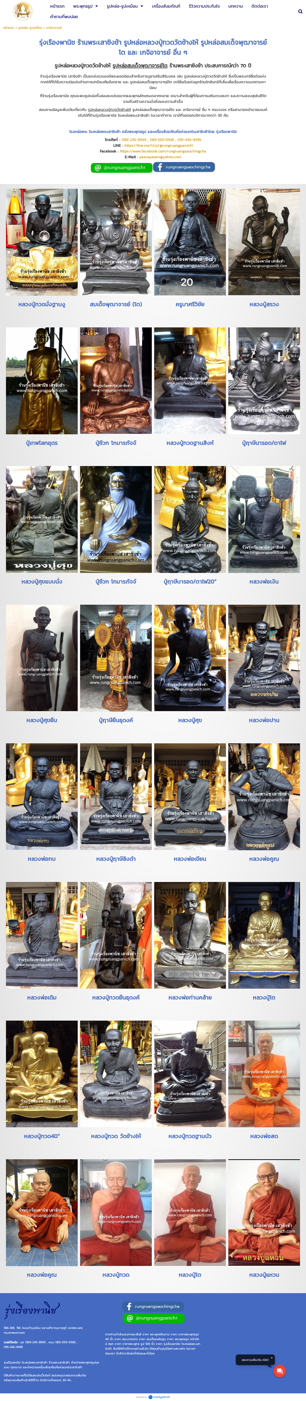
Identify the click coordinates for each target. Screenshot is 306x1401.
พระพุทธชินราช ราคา (163, 1334)
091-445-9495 (189, 139)
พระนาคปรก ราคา (133, 1339)
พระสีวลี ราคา (140, 1334)
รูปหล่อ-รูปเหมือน (30, 27)
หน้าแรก (8, 27)
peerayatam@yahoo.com (160, 157)
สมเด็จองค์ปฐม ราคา (160, 1339)
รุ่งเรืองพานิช (172, 1343)
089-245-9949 (134, 139)
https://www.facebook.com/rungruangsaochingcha (163, 151)
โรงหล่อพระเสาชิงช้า (35, 1362)
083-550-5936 (162, 139)
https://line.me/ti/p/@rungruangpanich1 (159, 145)
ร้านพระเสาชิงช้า (59, 1362)
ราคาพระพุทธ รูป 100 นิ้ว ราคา (142, 1343)
